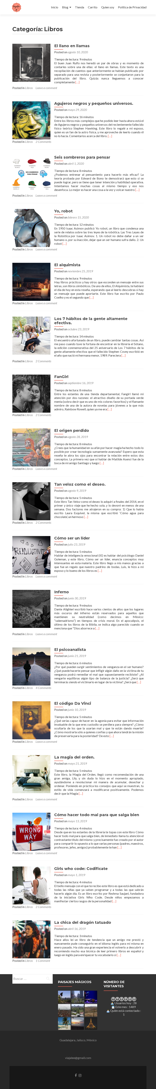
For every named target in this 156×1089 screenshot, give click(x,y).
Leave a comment (46, 88)
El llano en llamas (72, 46)
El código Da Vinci (72, 703)
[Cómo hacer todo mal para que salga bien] (31, 831)
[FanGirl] (31, 393)
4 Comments (43, 687)
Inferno (61, 592)
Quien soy (107, 7)
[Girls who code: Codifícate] (31, 885)
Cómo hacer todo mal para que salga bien (96, 815)
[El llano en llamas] (31, 62)
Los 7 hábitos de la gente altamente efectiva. (90, 320)
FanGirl (61, 376)
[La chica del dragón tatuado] (31, 939)
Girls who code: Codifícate (81, 868)
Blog (65, 7)
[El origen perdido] (31, 447)
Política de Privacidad (132, 7)
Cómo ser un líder (72, 538)
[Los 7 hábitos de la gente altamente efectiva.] (31, 335)
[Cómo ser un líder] (31, 554)
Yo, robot (63, 211)
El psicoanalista (70, 649)
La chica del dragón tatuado (82, 922)
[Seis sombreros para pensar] (31, 174)
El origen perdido (71, 430)
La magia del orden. (74, 757)
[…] (77, 82)
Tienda (79, 7)
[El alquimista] (31, 281)
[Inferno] (31, 608)
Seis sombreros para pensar (82, 157)
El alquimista (67, 265)
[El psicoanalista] (31, 666)
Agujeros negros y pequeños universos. (93, 103)
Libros (29, 88)
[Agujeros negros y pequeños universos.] (31, 120)
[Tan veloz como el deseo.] (31, 501)
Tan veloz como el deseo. (80, 484)
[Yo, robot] (31, 227)
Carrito (92, 7)
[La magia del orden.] (31, 773)
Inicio (54, 7)
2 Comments (43, 141)
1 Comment (43, 960)
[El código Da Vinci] (31, 720)
